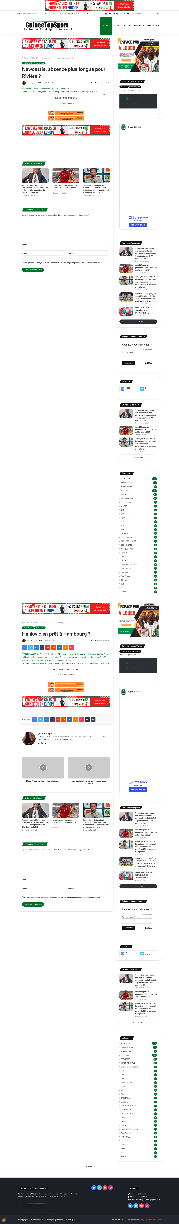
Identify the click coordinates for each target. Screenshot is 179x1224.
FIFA (122, 529)
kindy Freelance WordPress (150, 1220)
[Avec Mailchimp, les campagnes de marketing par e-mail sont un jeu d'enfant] (148, 365)
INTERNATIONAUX (70, 14)
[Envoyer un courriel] (40, 83)
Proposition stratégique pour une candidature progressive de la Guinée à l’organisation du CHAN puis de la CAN (145, 253)
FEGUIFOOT (54, 14)
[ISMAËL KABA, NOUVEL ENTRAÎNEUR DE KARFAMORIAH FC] (126, 311)
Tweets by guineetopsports (130, 90)
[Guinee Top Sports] (48, 25)
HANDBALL (125, 572)
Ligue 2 (124, 553)
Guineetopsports (132, 103)
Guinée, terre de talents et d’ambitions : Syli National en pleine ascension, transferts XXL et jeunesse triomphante (145, 282)
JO (122, 588)
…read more (63, 88)
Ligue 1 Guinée (126, 518)
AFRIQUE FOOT (87, 14)
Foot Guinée (125, 576)
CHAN (123, 561)
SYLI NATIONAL (127, 483)
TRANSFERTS (126, 487)
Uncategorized (126, 537)
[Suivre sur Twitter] (38, 83)
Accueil (26, 58)
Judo (123, 584)
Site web (71, 254)
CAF (122, 514)
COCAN (124, 580)
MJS (122, 525)
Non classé (40, 63)
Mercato (124, 592)
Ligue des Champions (129, 564)
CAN (122, 510)
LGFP (123, 522)
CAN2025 (124, 557)
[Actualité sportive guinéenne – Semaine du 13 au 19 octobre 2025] (65, 175)
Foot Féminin (126, 568)
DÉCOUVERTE (126, 545)
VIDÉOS (124, 506)
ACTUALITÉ (43, 14)
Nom (24, 244)
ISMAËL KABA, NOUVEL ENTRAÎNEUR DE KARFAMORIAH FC (144, 310)
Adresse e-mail (128, 352)
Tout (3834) (138, 322)
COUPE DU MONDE (128, 541)
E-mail (25, 254)
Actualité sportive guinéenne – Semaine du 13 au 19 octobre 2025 (64, 187)
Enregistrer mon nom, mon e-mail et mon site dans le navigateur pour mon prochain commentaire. (62, 263)
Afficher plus (138, 458)
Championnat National (129, 502)
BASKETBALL (126, 533)
